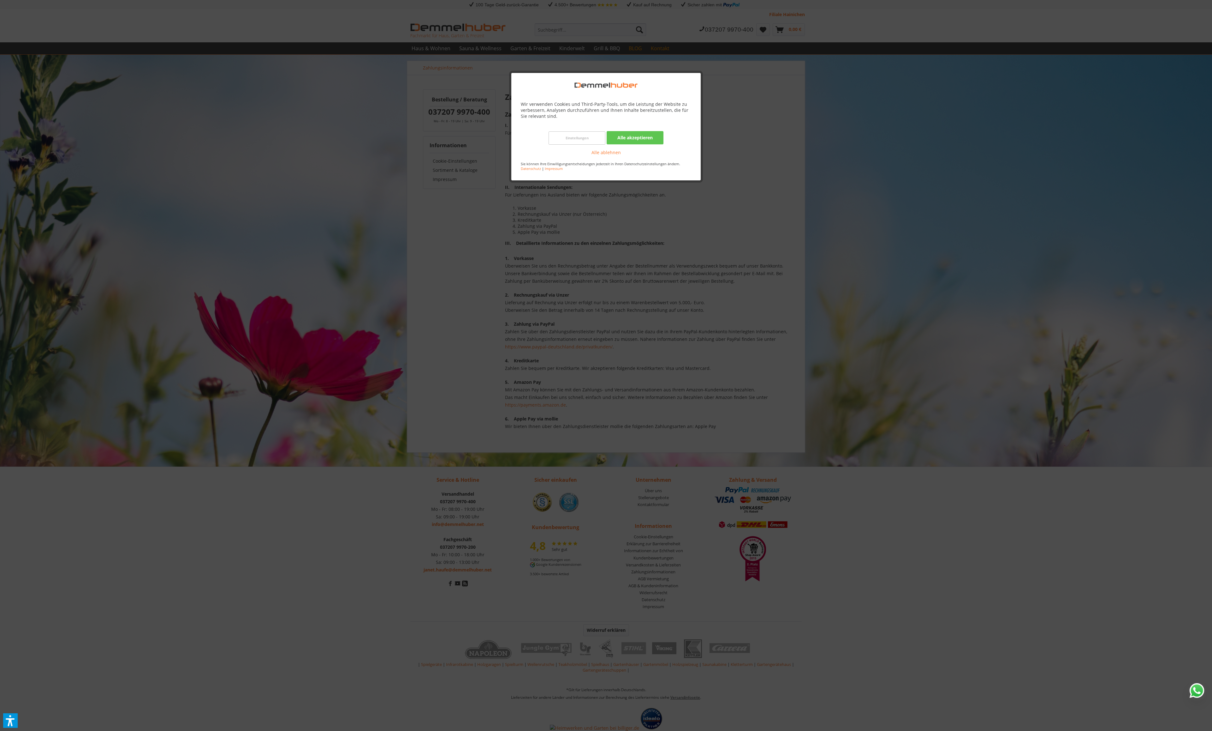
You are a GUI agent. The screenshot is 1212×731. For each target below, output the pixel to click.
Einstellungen (577, 138)
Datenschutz (531, 168)
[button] (10, 720)
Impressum (554, 168)
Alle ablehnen (606, 152)
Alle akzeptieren (635, 138)
